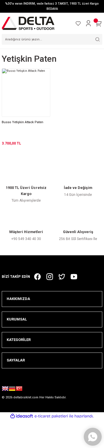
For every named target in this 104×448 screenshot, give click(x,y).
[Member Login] (88, 23)
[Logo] (28, 23)
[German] (12, 389)
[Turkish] (19, 389)
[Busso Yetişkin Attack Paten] (26, 92)
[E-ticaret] (51, 416)
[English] (5, 389)
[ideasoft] (21, 416)
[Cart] (98, 23)
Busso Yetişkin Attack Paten (22, 122)
